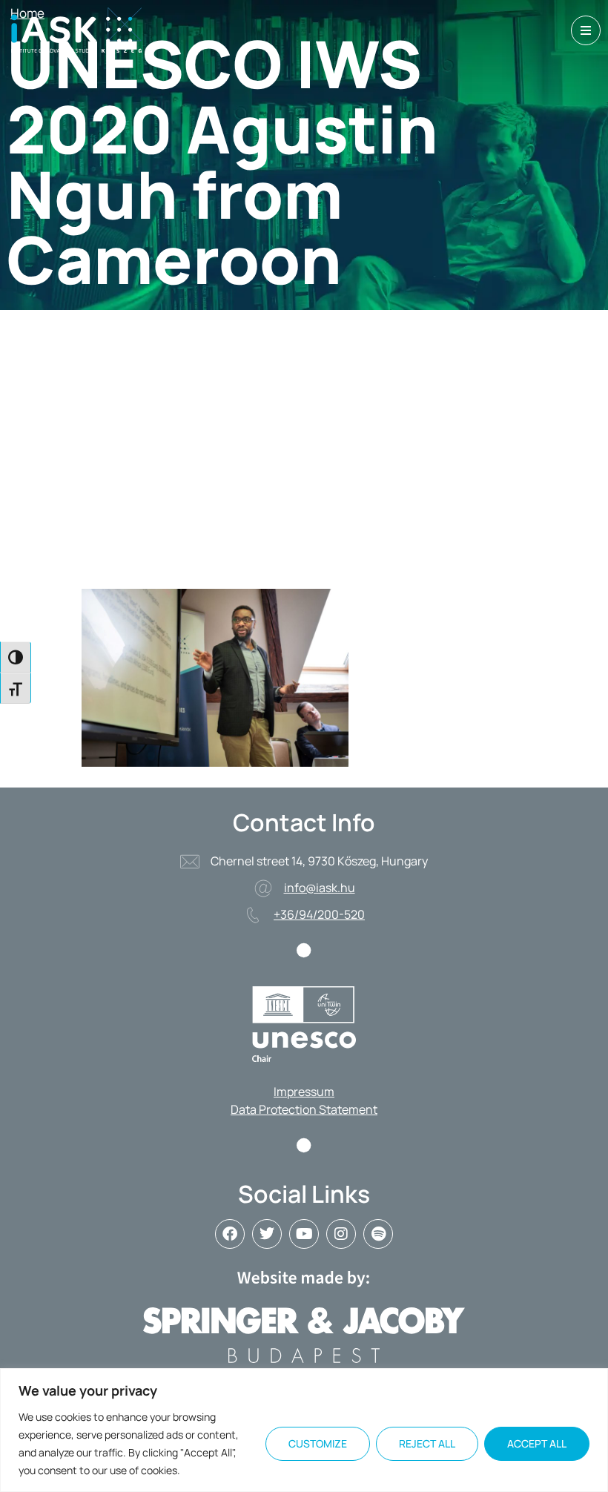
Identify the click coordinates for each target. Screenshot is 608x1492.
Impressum (304, 1091)
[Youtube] (304, 1234)
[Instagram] (341, 1234)
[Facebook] (230, 1234)
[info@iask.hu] (263, 888)
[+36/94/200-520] (252, 915)
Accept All (536, 1443)
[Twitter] (267, 1234)
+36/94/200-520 (319, 914)
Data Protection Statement (304, 1109)
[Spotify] (378, 1234)
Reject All (427, 1443)
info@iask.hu (319, 887)
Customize (317, 1443)
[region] (304, 1430)
